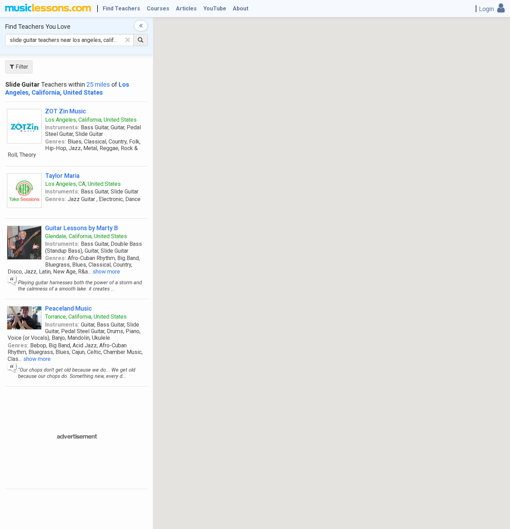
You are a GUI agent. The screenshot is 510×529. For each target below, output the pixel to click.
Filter (21, 66)
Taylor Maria (62, 175)
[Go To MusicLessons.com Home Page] (48, 8)
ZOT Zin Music (65, 111)
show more (106, 271)
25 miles (98, 84)
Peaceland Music (68, 308)
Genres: (55, 141)
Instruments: (62, 127)
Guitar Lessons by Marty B (81, 228)
